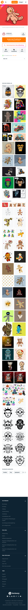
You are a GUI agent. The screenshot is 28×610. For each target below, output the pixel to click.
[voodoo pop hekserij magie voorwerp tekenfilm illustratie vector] (8, 451)
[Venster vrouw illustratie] (9, 220)
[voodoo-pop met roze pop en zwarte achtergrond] (9, 551)
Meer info (5, 60)
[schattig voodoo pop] (8, 539)
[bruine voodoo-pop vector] (8, 184)
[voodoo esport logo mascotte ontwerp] (8, 503)
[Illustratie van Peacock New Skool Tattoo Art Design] (18, 242)
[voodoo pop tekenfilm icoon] (18, 331)
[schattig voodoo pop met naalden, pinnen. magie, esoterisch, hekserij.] (8, 367)
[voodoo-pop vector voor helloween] (8, 463)
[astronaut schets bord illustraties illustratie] (9, 254)
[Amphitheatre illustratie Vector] (8, 173)
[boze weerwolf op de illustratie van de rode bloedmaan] (18, 143)
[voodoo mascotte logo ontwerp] (8, 427)
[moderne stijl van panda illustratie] (7, 106)
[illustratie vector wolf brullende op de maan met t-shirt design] (7, 165)
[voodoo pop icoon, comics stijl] (8, 439)
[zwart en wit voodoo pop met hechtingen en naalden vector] (8, 277)
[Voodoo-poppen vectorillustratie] (19, 196)
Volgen (23, 34)
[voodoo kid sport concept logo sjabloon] (9, 490)
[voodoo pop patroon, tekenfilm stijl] (8, 404)
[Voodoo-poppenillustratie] (5, 266)
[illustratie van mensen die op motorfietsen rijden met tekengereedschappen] (7, 230)
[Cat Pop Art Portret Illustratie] (8, 143)
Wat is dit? (14, 55)
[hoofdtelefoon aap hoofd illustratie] (8, 243)
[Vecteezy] (2, 2)
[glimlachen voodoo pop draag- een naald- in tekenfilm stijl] (8, 527)
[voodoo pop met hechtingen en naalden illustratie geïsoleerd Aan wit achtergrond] (8, 343)
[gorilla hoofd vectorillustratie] (7, 197)
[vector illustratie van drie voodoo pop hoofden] (19, 476)
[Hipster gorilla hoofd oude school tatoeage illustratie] (18, 231)
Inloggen (21, 2)
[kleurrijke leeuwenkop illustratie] (8, 119)
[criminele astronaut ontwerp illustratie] (8, 92)
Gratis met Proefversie (14, 39)
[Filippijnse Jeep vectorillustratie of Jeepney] (9, 155)
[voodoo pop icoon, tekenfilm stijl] (7, 331)
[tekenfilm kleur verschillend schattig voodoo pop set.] (8, 320)
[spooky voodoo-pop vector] (8, 131)
